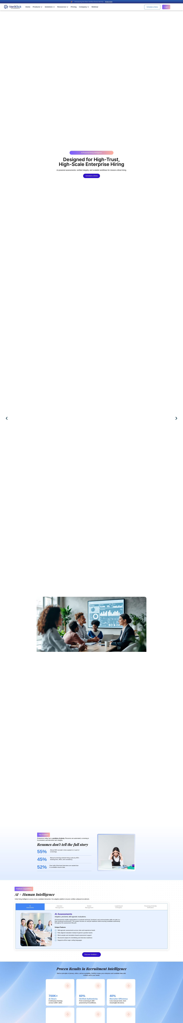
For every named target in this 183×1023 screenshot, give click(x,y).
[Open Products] (41, 7)
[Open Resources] (67, 7)
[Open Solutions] (54, 7)
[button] (7, 418)
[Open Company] (88, 7)
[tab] (30, 906)
